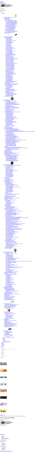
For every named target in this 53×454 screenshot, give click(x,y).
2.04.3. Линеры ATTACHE (9, 76)
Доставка (3, 344)
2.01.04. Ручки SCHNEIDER (9, 42)
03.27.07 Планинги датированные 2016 (11, 159)
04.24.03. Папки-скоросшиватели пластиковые (12, 219)
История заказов (4, 448)
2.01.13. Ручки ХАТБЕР (9, 52)
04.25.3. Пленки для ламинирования (10, 231)
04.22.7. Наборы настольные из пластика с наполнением (13, 213)
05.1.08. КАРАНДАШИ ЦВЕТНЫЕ (10, 258)
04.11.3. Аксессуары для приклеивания (11, 194)
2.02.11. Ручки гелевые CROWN (10, 67)
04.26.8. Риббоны (8, 239)
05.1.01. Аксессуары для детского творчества (11, 253)
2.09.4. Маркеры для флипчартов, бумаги (11, 94)
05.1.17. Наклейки (8, 265)
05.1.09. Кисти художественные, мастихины (11, 259)
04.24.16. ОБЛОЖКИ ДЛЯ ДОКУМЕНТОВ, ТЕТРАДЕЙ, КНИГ (14, 228)
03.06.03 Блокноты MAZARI (9, 114)
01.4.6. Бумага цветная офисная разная (11, 25)
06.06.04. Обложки (8, 313)
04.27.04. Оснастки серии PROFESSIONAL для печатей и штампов (14, 243)
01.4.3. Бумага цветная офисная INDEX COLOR (12, 22)
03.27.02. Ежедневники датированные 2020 (11, 156)
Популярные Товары (4, 444)
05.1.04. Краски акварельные (9, 255)
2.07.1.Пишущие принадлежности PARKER (11, 84)
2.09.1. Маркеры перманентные (10, 92)
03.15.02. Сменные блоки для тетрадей (11, 141)
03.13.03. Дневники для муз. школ (10, 133)
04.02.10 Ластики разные (9, 174)
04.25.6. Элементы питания (9, 233)
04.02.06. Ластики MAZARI (9, 171)
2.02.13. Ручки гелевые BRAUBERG (10, 68)
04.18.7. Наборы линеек (9, 204)
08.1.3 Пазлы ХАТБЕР (9, 316)
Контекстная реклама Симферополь (8, 451)
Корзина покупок (2, 2)
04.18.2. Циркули (8, 201)
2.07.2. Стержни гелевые (9, 86)
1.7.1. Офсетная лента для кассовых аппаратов (11, 31)
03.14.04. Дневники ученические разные (11, 139)
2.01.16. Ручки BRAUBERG (9, 53)
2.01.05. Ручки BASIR (8, 43)
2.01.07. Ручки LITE (8, 46)
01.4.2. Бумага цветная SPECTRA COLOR (11, 21)
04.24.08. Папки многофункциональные (11, 222)
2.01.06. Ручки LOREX (9, 45)
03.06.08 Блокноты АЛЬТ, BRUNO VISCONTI (11, 118)
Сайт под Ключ (2, 451)
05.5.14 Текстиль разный (9, 284)
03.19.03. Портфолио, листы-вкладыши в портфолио (12, 149)
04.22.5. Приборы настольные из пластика (11, 212)
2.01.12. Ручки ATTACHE (9, 51)
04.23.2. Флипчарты (8, 215)
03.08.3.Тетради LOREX (9, 124)
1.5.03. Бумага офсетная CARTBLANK (11, 28)
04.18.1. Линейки (8, 200)
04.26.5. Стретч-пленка (9, 237)
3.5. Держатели (8, 291)
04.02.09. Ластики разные (9, 173)
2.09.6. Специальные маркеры (9, 95)
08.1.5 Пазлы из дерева (9, 317)
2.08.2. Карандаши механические (10, 89)
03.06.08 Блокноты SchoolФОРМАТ (10, 117)
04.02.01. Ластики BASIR (9, 168)
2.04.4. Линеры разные (9, 77)
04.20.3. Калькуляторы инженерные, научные (11, 207)
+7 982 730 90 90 (2, 424)
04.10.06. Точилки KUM (9, 189)
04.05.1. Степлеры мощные (9, 179)
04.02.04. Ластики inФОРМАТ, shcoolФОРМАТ (12, 170)
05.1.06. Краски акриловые (9, 257)
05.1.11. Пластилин (8, 260)
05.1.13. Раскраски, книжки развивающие (11, 262)
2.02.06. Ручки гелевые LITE (9, 61)
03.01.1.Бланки (8, 101)
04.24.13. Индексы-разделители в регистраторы (12, 226)
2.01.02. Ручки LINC (8, 38)
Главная (1, 1)
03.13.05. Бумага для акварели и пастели (11, 134)
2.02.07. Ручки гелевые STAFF (10, 64)
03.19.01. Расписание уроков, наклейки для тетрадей (12, 148)
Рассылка (3, 449)
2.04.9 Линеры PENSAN (9, 80)
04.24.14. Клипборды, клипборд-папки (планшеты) (12, 227)
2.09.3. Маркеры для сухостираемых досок (11, 93)
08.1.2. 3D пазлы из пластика (9, 315)
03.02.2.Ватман (8, 105)
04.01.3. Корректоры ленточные (10, 167)
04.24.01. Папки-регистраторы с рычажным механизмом (13, 218)
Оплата (3, 343)
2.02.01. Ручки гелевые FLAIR (10, 56)
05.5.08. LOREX (8, 280)
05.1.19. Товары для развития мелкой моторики (12, 267)
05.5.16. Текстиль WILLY (9, 285)
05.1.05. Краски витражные (9, 256)
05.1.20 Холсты (8, 268)
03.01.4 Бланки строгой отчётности (10, 103)
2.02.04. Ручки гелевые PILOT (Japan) (10, 59)
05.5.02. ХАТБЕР (8, 275)
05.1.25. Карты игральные (9, 271)
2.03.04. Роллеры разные (9, 74)
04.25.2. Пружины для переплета (10, 230)
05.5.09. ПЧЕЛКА (8, 281)
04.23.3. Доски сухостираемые (9, 216)
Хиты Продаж (3, 443)
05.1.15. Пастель (8, 263)
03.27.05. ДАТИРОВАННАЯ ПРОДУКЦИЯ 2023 (12, 157)
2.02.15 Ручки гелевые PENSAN (10, 69)
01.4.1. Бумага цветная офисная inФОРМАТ (11, 20)
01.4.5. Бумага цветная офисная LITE (10, 24)
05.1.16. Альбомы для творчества (10, 264)
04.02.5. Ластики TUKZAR (9, 175)
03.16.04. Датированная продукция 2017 (11, 144)
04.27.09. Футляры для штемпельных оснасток (11, 246)
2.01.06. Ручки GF (8, 44)
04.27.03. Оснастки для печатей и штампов (11, 242)
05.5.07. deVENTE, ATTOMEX (10, 279)
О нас (4, 340)
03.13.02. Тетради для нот (9, 132)
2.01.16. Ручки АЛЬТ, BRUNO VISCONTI (11, 54)
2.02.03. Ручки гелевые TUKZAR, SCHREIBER (12, 58)
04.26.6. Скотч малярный (9, 238)
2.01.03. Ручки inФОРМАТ (9, 39)
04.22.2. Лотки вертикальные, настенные (11, 210)
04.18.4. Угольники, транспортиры (10, 202)
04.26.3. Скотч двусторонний (9, 236)
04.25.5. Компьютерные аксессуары (10, 232)
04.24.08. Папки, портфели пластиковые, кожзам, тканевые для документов (15, 223)
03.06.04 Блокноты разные (9, 115)
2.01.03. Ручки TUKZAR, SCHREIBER (11, 40)
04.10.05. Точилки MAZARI (9, 188)
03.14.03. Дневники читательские (10, 138)
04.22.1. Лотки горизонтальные (10, 209)
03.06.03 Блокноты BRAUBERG (10, 113)
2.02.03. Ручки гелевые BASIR (10, 57)
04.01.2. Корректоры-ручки (9, 166)
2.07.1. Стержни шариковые (9, 85)
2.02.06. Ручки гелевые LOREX (10, 62)
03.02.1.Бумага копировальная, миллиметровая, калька (13, 104)
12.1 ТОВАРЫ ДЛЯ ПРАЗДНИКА (10, 337)
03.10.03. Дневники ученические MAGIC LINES (12, 136)
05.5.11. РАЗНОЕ (8, 283)
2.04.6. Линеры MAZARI (9, 78)
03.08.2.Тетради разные (9, 123)
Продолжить (1, 420)
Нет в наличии (3, 355)
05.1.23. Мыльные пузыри (9, 270)
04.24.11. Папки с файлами (9, 225)
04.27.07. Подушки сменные (9, 245)
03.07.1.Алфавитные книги (9, 120)
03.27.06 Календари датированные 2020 (11, 158)
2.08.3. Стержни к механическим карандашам (11, 90)
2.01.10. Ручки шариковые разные (10, 50)
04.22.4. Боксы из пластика (9, 211)
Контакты (4, 338)
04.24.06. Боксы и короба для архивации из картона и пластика (14, 221)
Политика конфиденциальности (7, 341)
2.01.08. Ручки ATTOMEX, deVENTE (10, 48)
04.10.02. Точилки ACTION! (9, 185)
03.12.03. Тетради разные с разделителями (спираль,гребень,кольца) (14, 130)
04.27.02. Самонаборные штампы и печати (11, 241)
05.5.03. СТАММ (8, 276)
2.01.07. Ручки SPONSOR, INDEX (10, 47)
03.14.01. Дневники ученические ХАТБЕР (11, 137)
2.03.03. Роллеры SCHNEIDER (10, 73)
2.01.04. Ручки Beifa (8, 41)
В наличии (3, 353)
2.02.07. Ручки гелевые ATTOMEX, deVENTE (11, 63)
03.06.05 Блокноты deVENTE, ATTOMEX (11, 116)
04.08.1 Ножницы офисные (9, 182)
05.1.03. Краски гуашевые (9, 254)
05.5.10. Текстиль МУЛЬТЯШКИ (10, 282)
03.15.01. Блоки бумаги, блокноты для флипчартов (12, 140)
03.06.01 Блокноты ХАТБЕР (9, 112)
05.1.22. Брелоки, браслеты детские (10, 269)
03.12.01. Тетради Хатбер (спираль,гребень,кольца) (12, 129)
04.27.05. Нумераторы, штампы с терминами (11, 244)
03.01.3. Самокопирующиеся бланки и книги (11, 102)
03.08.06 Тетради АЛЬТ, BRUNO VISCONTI (11, 122)
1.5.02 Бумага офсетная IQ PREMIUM (10, 27)
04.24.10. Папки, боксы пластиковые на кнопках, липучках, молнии (14, 224)
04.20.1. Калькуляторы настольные (10, 206)
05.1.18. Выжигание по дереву (10, 266)
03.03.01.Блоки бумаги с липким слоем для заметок (12, 107)
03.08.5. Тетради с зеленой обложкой (10, 125)
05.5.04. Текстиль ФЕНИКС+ (9, 277)
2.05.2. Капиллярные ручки (9, 82)
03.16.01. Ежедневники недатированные (11, 142)
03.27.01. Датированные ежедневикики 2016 (11, 155)
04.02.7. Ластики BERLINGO (9, 176)
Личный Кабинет (4, 447)
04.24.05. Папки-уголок (9, 220)
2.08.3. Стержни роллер (9, 87)
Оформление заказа (2, 3)
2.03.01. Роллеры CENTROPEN (10, 71)
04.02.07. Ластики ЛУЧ (9, 172)
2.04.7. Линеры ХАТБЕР (9, 79)
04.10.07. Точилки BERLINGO (10, 190)
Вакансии (4, 339)
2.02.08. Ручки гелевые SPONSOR (10, 65)
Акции (2, 342)
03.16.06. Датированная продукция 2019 (11, 145)
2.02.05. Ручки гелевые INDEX (10, 60)
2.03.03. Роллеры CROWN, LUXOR (10, 72)
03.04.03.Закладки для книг (9, 110)
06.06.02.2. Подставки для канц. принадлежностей (12, 290)
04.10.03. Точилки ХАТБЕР (9, 187)
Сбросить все (2, 357)
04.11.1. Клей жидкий (8, 193)
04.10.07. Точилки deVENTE (9, 191)
